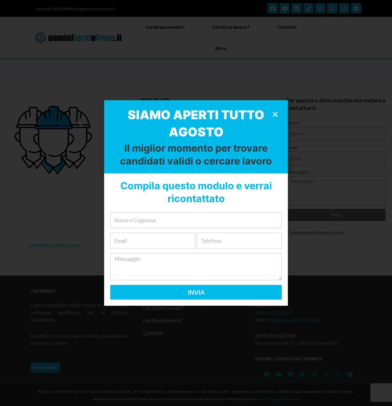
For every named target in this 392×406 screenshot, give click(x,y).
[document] (196, 203)
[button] (275, 114)
